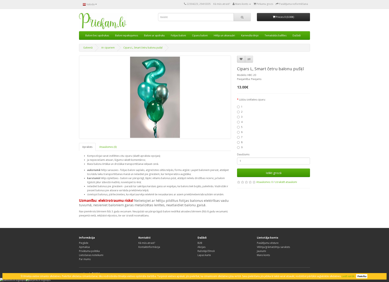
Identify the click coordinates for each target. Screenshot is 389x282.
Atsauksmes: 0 (264, 182)
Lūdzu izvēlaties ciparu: (252, 99)
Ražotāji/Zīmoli (206, 251)
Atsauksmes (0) (107, 147)
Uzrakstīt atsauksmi (286, 182)
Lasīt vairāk (348, 276)
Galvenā (88, 47)
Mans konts (263, 255)
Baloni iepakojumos (126, 35)
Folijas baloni (178, 35)
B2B (200, 243)
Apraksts (87, 147)
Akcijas (201, 247)
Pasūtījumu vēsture (268, 243)
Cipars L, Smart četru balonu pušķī (142, 47)
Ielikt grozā (273, 173)
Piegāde (83, 243)
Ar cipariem (108, 47)
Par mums (85, 259)
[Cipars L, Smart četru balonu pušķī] (155, 97)
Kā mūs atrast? (221, 4)
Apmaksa (84, 247)
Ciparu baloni (200, 35)
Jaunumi (261, 251)
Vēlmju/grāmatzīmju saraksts (273, 247)
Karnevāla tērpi (250, 35)
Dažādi (297, 35)
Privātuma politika (89, 251)
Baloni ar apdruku (154, 35)
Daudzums (243, 154)
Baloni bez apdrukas (97, 35)
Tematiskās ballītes (275, 35)
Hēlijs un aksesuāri (224, 35)
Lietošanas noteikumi (91, 255)
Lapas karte (204, 255)
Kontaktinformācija (149, 247)
